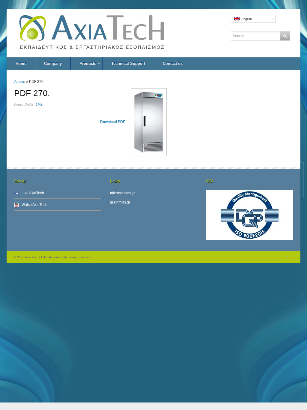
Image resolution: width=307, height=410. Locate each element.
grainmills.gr (120, 202)
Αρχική (19, 82)
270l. (39, 104)
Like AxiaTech (33, 193)
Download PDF (112, 122)
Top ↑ (289, 257)
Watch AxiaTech (34, 205)
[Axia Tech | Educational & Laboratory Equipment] (105, 33)
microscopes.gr (122, 193)
